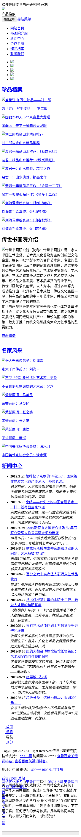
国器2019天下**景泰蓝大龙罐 (24, 126)
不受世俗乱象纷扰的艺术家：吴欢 (28, 386)
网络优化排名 (12, 782)
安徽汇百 (33, 782)
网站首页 (17, 28)
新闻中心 (17, 38)
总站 (21, 778)
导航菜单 (24, 19)
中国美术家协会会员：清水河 (24, 455)
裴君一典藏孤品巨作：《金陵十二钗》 (30, 194)
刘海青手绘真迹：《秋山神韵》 (25, 211)
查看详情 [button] (9, 336)
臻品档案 (17, 49)
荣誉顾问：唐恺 (14, 438)
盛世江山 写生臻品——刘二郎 (25, 108)
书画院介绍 (19, 33)
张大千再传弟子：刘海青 (21, 369)
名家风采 (12, 350)
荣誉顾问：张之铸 (15, 421)
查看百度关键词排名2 (31, 761)
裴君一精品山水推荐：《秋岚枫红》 (28, 160)
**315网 (26, 756)
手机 (9, 732)
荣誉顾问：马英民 (15, 403)
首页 (9, 727)
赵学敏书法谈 (36, 677)
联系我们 (17, 54)
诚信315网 (9, 778)
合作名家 (17, 43)
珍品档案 (12, 89)
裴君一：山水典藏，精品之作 (24, 177)
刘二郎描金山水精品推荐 (21, 143)
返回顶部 (56, 770)
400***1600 (39, 770)
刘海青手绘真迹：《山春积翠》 (25, 229)
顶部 (9, 742)
